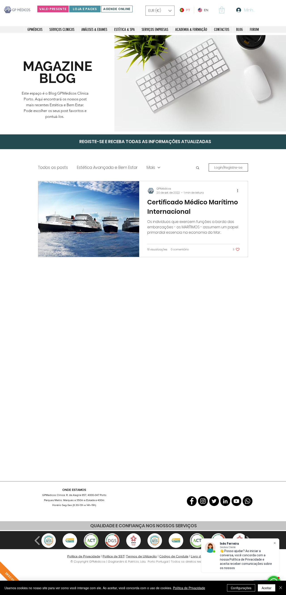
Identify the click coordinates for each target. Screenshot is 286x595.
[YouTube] (236, 501)
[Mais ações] (239, 190)
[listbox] (160, 11)
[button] (160, 11)
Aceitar (266, 588)
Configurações (241, 588)
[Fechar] (280, 587)
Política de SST (113, 556)
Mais (151, 167)
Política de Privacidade (83, 556)
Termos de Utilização (141, 556)
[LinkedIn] (225, 501)
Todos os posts (53, 167)
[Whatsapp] (247, 501)
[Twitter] (214, 501)
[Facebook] (192, 501)
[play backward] (37, 540)
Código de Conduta (173, 556)
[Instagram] (203, 501)
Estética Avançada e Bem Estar (107, 167)
